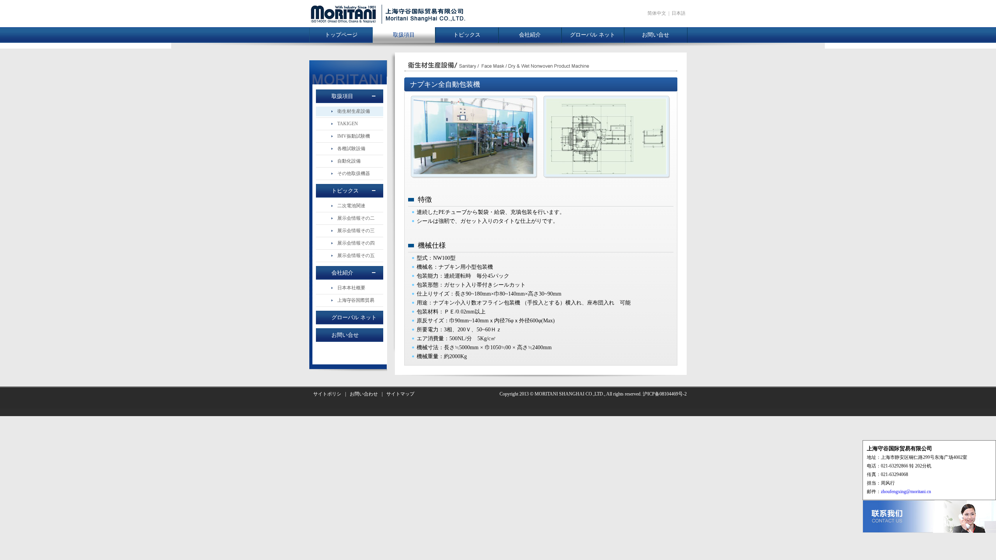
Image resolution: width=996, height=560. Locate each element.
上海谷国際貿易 (355, 300)
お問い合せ (655, 35)
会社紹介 (530, 35)
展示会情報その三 (356, 230)
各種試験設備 (351, 148)
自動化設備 (349, 161)
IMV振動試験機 (353, 136)
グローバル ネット (592, 35)
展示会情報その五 (356, 255)
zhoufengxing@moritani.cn (906, 491)
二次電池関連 (351, 205)
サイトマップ (400, 394)
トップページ (341, 35)
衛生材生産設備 (353, 111)
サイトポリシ (327, 394)
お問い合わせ (364, 394)
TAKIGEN (347, 123)
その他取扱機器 (353, 173)
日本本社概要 (351, 287)
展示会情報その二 (356, 218)
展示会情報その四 (356, 243)
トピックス (466, 35)
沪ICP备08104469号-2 (665, 394)
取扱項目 (404, 35)
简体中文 (656, 13)
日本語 (679, 13)
